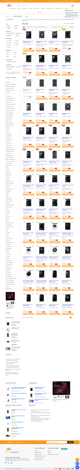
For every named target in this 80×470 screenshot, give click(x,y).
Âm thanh (37, 8)
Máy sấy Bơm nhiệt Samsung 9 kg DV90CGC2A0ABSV (67, 305)
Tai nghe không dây (9, 262)
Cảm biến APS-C (9, 224)
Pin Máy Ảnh (8, 244)
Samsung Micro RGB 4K (10, 98)
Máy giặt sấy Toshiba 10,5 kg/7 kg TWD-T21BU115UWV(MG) (67, 162)
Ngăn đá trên (8, 173)
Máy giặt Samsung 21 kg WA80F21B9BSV (53, 305)
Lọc (13, 72)
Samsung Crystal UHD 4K (10, 104)
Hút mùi (7, 214)
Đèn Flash (8, 250)
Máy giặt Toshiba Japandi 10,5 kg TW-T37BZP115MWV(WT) (28, 257)
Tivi (6, 94)
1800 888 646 (9, 1)
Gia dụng (66, 8)
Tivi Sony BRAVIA (9, 115)
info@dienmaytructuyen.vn (19, 1)
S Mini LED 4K (8, 137)
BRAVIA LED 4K (9, 121)
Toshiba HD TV (8, 143)
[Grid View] (23, 27)
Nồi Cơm (7, 218)
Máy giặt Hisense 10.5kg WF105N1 (67, 66)
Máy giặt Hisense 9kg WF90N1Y (66, 114)
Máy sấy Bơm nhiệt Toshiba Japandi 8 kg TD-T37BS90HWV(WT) (54, 233)
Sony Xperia (8, 272)
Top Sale (7, 82)
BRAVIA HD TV (8, 119)
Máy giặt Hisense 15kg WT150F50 (66, 90)
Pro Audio (7, 256)
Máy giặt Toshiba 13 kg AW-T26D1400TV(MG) (54, 162)
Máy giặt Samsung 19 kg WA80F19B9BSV (40, 305)
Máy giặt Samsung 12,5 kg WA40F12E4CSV (67, 138)
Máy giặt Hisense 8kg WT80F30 (40, 90)
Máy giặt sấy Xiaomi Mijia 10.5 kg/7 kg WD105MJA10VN (67, 209)
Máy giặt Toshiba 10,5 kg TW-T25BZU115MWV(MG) (28, 209)
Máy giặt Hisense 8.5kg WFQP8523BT (27, 90)
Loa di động (8, 254)
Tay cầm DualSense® (10, 280)
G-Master (7, 236)
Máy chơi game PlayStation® (11, 278)
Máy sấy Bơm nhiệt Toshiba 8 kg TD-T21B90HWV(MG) (41, 233)
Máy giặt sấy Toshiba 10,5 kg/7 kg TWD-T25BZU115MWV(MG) (54, 209)
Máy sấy (7, 187)
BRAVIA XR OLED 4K (10, 125)
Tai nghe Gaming (9, 264)
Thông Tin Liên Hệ (38, 454)
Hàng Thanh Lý (40, 12)
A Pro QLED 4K (8, 133)
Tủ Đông (7, 193)
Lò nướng (7, 210)
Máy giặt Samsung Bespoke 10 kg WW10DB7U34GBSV (41, 281)
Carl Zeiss (8, 232)
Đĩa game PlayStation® (10, 282)
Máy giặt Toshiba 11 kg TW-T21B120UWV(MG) (41, 185)
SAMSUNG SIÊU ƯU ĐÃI (10, 86)
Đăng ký (70, 442)
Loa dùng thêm (9, 163)
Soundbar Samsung (9, 155)
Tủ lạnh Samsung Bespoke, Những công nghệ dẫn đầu (12, 363)
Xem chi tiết (68, 50)
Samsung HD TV (9, 102)
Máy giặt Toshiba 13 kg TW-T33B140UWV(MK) (28, 138)
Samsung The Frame (10, 114)
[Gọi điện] (77, 459)
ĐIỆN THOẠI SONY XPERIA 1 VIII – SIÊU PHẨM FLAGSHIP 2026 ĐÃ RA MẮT (12, 374)
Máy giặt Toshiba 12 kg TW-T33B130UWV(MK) (28, 42)
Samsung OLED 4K (9, 112)
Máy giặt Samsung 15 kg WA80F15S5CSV (67, 281)
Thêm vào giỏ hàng (29, 50)
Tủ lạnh (19, 8)
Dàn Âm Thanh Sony (10, 157)
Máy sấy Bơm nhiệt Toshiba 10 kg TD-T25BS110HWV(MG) (54, 185)
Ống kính (7, 228)
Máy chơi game (50, 8)
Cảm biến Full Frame (9, 226)
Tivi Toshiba (8, 141)
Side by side (8, 171)
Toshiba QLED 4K (9, 147)
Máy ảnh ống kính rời (10, 222)
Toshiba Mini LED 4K (9, 151)
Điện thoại (43, 8)
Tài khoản (72, 1)
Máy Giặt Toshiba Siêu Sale (11, 84)
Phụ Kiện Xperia (9, 274)
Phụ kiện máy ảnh (9, 242)
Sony (7, 230)
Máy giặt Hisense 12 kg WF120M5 (27, 66)
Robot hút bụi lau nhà (10, 205)
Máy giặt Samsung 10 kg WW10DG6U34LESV (53, 257)
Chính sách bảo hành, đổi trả (40, 456)
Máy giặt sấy (8, 185)
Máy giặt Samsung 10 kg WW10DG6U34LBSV (67, 257)
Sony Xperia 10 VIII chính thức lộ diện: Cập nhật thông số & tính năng (13, 360)
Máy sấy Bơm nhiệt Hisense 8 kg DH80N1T (54, 42)
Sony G (7, 234)
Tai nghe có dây (9, 260)
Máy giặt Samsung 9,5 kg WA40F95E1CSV (28, 162)
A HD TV (7, 129)
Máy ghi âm (8, 266)
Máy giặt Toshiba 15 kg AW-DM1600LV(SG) (28, 233)
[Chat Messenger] (77, 467)
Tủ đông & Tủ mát (58, 8)
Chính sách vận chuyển (39, 457)
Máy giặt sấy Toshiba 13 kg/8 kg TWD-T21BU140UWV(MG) (41, 257)
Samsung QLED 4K (9, 106)
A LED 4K (7, 131)
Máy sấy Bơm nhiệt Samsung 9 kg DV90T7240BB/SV (67, 233)
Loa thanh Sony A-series (10, 161)
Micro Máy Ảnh (8, 246)
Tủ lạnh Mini (8, 177)
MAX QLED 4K (8, 135)
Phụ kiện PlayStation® (10, 284)
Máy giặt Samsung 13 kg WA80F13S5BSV (53, 281)
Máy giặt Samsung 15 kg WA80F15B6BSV (27, 305)
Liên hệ (49, 452)
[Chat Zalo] (77, 463)
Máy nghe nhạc (9, 268)
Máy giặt (24, 8)
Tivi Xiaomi (8, 127)
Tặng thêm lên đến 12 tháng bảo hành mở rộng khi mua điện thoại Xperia (13, 366)
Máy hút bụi (8, 203)
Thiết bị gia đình (9, 199)
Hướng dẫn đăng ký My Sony (53, 454)
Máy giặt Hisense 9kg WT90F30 (53, 114)
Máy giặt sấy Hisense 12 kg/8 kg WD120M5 (67, 42)
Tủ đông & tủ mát (9, 189)
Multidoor (7, 169)
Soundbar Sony (9, 165)
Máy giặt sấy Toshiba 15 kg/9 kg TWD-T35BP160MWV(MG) (41, 162)
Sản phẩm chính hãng (65, 1)
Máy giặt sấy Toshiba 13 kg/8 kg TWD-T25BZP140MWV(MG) (67, 185)
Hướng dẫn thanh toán (39, 459)
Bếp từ (7, 208)
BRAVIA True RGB (9, 117)
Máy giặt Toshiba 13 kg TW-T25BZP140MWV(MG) (41, 209)
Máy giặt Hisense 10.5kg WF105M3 (53, 66)
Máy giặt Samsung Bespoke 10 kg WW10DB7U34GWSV (28, 281)
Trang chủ (8, 16)
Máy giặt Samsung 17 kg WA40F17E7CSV (53, 138)
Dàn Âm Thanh (8, 153)
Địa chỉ (48, 1)
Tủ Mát (7, 195)
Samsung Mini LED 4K (10, 100)
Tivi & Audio (13, 8)
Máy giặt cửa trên (9, 181)
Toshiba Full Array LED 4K (11, 149)
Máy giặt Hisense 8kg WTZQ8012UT (27, 114)
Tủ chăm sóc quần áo (10, 90)
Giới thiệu (49, 450)
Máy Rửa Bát (8, 216)
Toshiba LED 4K (9, 145)
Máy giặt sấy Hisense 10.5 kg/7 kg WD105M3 (41, 66)
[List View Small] (29, 27)
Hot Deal (7, 286)
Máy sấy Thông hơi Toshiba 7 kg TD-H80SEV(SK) (28, 185)
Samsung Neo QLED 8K (10, 110)
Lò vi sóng (8, 212)
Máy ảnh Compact (9, 238)
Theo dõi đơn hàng (55, 1)
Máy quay (8, 240)
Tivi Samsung (8, 96)
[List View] (27, 27)
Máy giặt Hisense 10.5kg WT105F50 (53, 90)
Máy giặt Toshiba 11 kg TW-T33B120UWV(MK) (41, 138)
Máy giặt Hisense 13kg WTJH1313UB (40, 114)
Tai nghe (7, 258)
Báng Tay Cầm (8, 248)
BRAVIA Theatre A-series (10, 159)
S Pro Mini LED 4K (9, 139)
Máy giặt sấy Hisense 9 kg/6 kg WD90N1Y (41, 42)
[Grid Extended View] (25, 27)
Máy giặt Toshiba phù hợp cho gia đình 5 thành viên (13, 370)
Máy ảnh (30, 8)
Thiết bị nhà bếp (9, 207)
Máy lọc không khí (9, 201)
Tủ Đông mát (8, 191)
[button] (13, 24)
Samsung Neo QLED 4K (10, 108)
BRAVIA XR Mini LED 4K (10, 123)
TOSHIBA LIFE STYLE (10, 88)
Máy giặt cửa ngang (9, 183)
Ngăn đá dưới (8, 175)
